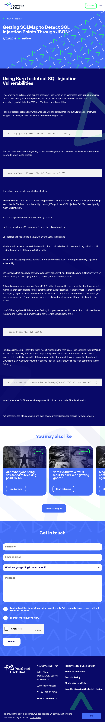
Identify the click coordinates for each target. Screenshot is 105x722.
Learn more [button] (35, 718)
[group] (24, 471)
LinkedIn (50, 699)
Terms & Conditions (75, 672)
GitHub (40, 699)
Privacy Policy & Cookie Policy (80, 666)
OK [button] (91, 716)
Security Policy (72, 678)
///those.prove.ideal (46, 686)
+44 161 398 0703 (48, 692)
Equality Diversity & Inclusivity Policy (83, 689)
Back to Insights (14, 19)
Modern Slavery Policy (76, 683)
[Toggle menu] (101, 5)
